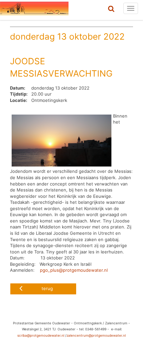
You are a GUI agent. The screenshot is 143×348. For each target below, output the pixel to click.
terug (47, 288)
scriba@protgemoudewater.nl (40, 335)
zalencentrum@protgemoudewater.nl (96, 335)
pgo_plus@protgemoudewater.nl (74, 270)
